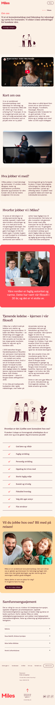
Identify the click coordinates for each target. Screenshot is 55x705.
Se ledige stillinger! (9, 27)
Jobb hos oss (48, 665)
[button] (50, 3)
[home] (5, 3)
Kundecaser (15, 665)
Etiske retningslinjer (24, 675)
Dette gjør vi (5, 665)
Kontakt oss (38, 665)
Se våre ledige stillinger (14, 587)
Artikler (23, 665)
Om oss (30, 665)
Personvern (22, 673)
